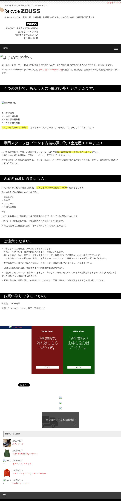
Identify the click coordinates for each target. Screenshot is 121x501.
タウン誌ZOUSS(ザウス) (50, 69)
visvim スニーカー (20, 483)
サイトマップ (115, 3)
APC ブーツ (17, 444)
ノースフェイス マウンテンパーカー (29, 473)
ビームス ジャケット (22, 463)
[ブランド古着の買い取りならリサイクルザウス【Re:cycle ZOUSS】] (60, 11)
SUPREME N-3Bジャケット (25, 454)
